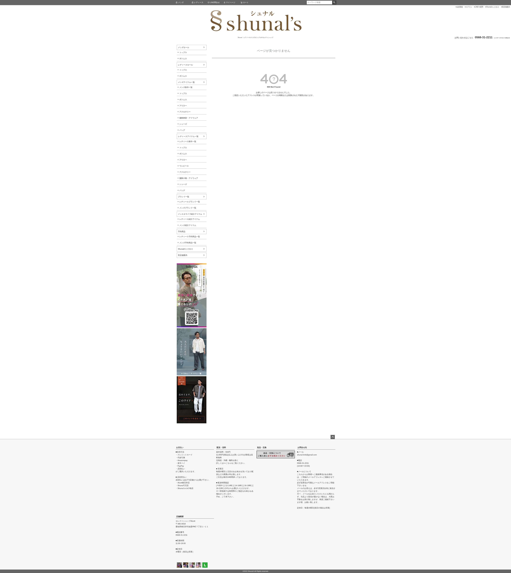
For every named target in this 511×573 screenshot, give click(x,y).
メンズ (181, 2)
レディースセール (185, 65)
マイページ (230, 2)
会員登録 (459, 7)
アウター (183, 106)
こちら (228, 463)
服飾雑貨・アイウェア (188, 118)
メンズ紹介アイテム (187, 225)
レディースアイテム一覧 (188, 136)
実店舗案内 (506, 7)
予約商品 (181, 231)
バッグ (182, 130)
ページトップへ (333, 437)
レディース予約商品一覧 (189, 236)
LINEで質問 (479, 7)
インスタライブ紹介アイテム (190, 214)
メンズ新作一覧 (185, 87)
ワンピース (184, 166)
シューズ (183, 124)
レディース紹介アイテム (189, 219)
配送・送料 (221, 447)
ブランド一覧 (183, 197)
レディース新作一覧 (187, 141)
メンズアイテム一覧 (186, 82)
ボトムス (183, 58)
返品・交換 (261, 447)
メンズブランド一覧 (187, 208)
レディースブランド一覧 (189, 202)
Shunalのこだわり (492, 7)
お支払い (180, 447)
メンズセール (183, 47)
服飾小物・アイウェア (188, 178)
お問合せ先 (302, 447)
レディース (198, 2)
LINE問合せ (215, 2)
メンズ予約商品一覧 (187, 243)
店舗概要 (180, 516)
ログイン (469, 7)
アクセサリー (185, 112)
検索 (334, 2)
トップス (183, 52)
